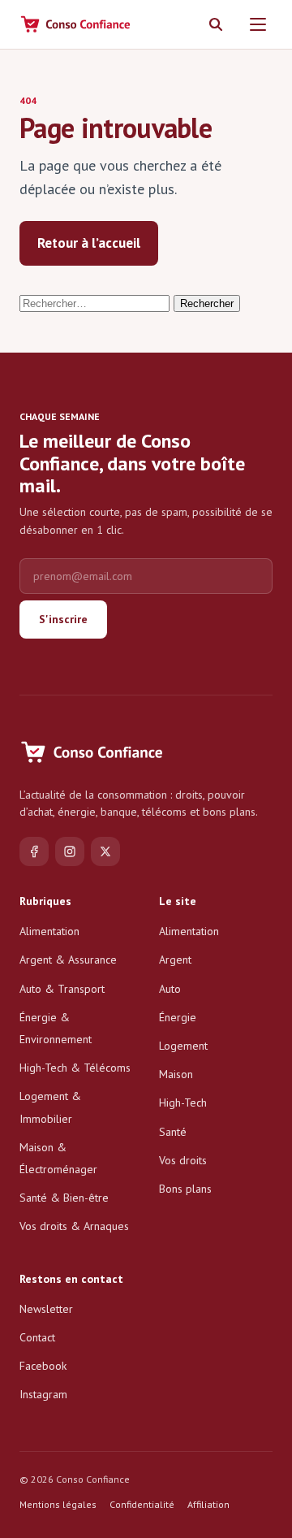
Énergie (177, 1017)
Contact (37, 1337)
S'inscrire (63, 619)
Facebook (43, 1365)
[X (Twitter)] (105, 851)
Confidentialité (142, 1504)
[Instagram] (69, 851)
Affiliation (208, 1504)
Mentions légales (58, 1504)
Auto (170, 988)
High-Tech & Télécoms (75, 1067)
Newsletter (46, 1309)
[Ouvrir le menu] (258, 24)
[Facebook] (34, 851)
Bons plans (185, 1188)
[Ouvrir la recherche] (215, 24)
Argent (175, 959)
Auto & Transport (62, 988)
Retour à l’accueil (88, 243)
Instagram (43, 1394)
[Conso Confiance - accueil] (76, 24)
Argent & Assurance (68, 959)
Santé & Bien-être (64, 1197)
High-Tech (183, 1102)
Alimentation (49, 931)
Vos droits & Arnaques (74, 1226)
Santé (173, 1131)
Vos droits (183, 1160)
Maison (176, 1074)
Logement (183, 1045)
